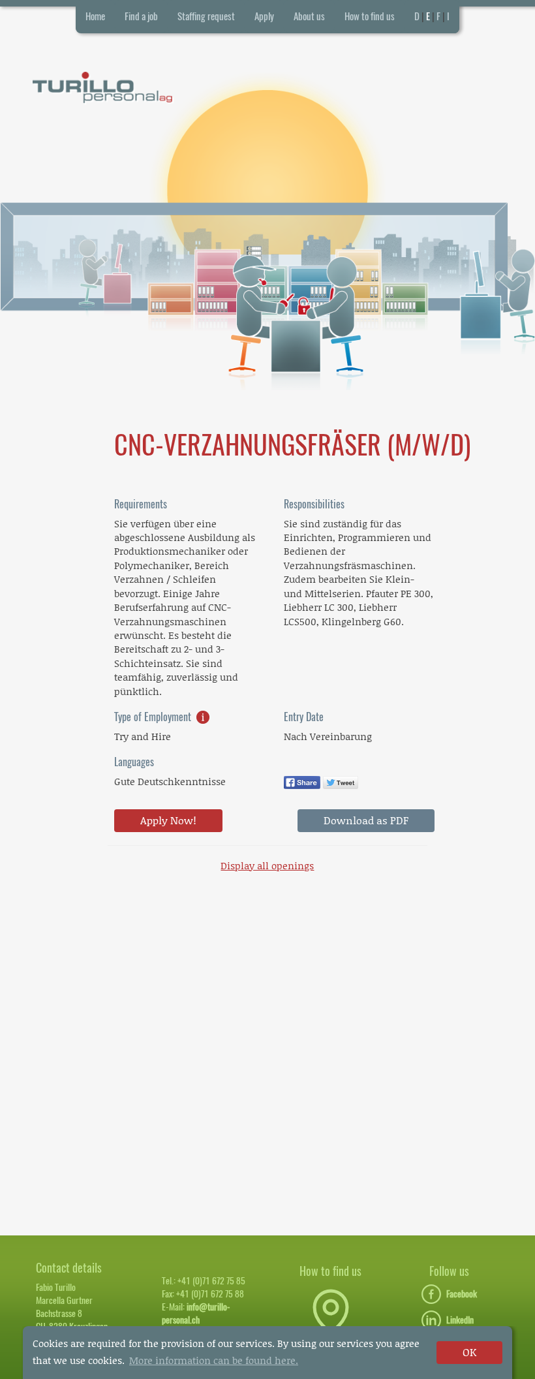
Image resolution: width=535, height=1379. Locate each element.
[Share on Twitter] (341, 781)
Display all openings (267, 865)
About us (309, 16)
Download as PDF (366, 820)
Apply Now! (168, 820)
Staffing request (206, 16)
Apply (264, 16)
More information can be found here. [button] (213, 1360)
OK (469, 1351)
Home (95, 16)
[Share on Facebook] (302, 781)
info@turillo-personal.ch (196, 1313)
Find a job (141, 16)
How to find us (369, 16)
